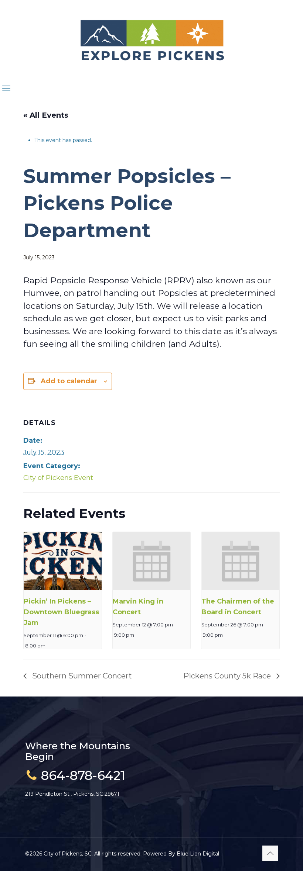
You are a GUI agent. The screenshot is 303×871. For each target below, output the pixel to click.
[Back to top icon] (270, 853)
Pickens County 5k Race (228, 675)
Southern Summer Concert (81, 675)
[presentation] (63, 561)
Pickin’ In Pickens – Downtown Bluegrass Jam (61, 612)
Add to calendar (69, 381)
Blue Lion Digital (198, 853)
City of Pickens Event (58, 478)
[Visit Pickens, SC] (151, 39)
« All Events (45, 115)
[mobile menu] (6, 88)
